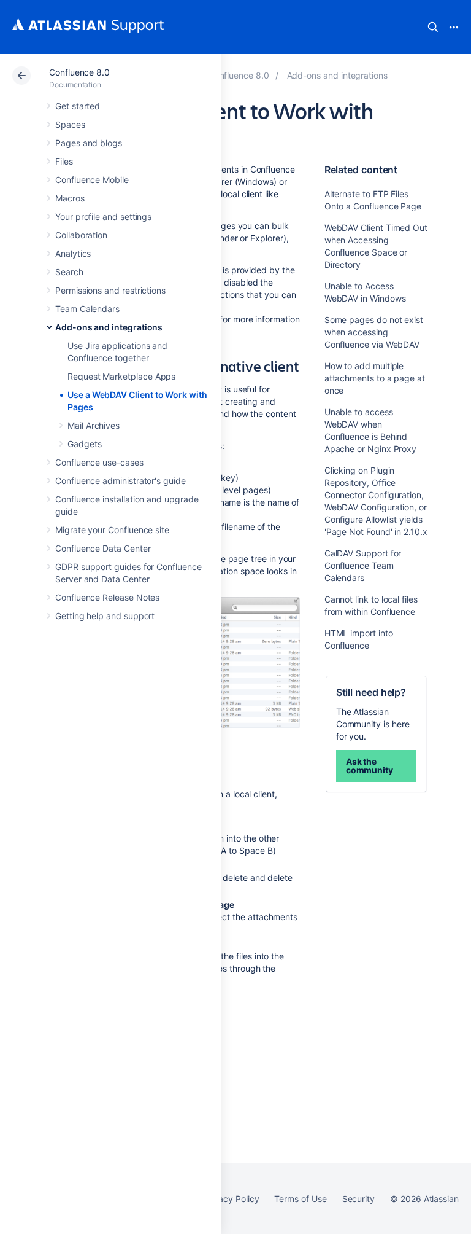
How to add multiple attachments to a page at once (374, 378)
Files (64, 161)
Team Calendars (87, 308)
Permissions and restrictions (110, 290)
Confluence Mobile (92, 179)
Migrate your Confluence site (112, 530)
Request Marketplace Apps (121, 376)
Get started (77, 106)
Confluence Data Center (102, 548)
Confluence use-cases (99, 462)
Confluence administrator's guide (120, 480)
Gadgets (84, 444)
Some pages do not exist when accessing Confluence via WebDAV (373, 332)
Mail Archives (93, 425)
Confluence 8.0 (79, 72)
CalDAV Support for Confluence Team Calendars (363, 565)
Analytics (73, 253)
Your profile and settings (103, 216)
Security (358, 1198)
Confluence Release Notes (107, 597)
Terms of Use (300, 1198)
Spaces (70, 124)
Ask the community (369, 765)
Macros (70, 198)
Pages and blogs (88, 143)
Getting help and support (105, 616)
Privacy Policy (231, 1198)
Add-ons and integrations (109, 327)
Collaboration (81, 235)
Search (433, 27)
